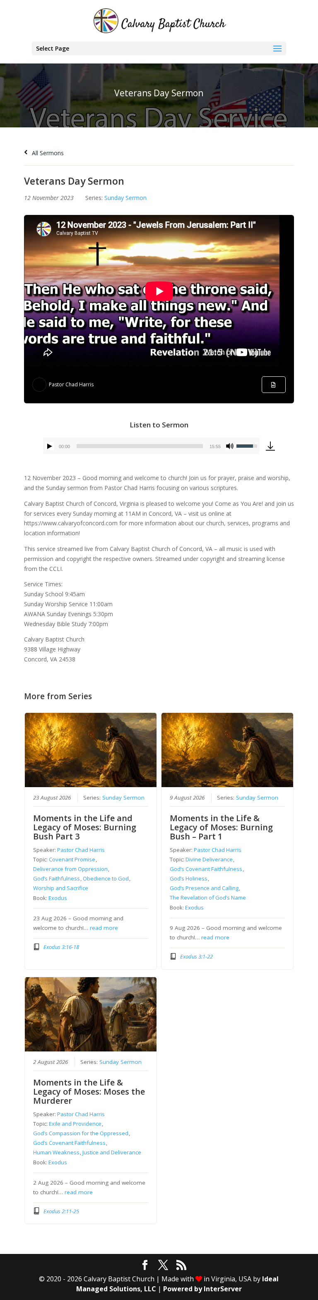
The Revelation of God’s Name (208, 897)
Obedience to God (106, 878)
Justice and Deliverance (111, 1152)
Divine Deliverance (209, 859)
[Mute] (230, 446)
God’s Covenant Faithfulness (206, 869)
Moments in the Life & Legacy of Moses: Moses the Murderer (89, 1091)
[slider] (139, 446)
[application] (151, 446)
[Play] (50, 446)
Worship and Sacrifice (60, 888)
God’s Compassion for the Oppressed (80, 1133)
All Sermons (47, 153)
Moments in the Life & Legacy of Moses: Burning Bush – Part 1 (221, 827)
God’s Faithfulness (56, 878)
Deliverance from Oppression (70, 869)
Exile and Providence (75, 1123)
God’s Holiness (188, 878)
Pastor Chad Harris (71, 384)
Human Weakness (56, 1152)
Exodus (57, 898)
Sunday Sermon (125, 198)
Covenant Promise (72, 859)
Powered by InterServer (202, 1288)
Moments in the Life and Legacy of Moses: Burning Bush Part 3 (84, 827)
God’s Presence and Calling (204, 888)
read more (104, 928)
